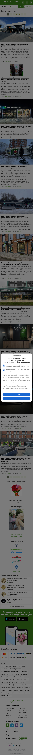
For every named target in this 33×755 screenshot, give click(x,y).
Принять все (16, 394)
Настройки (17, 398)
